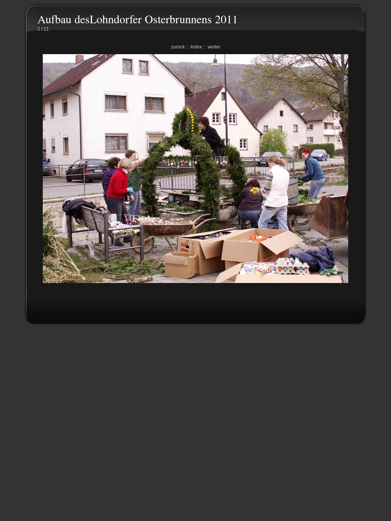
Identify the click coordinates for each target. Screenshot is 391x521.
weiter (214, 47)
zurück (178, 47)
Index (196, 47)
